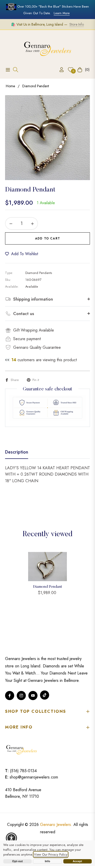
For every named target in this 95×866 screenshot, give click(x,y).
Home (10, 86)
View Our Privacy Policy (50, 854)
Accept (77, 861)
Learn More (62, 13)
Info (47, 861)
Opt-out (17, 861)
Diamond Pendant (47, 587)
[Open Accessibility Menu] (11, 838)
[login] (59, 69)
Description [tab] (16, 452)
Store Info (76, 24)
